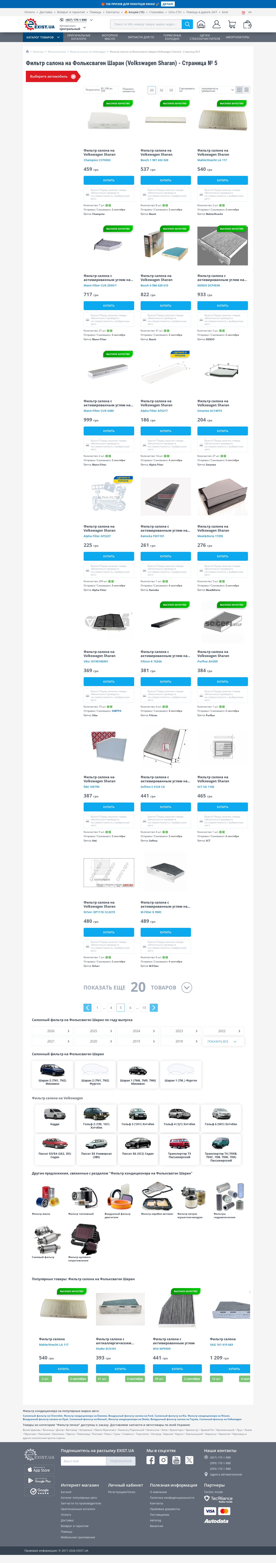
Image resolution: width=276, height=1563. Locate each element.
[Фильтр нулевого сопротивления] (84, 1239)
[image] (109, 120)
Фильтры (38, 51)
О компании (158, 1492)
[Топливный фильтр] (84, 1196)
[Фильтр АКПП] (157, 1196)
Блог (225, 12)
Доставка (46, 12)
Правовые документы (165, 1509)
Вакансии (156, 1526)
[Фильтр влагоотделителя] (193, 1196)
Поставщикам (159, 1515)
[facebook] (150, 1460)
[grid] (239, 89)
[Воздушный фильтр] (121, 1196)
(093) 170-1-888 (220, 1469)
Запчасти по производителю (81, 1503)
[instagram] (163, 1460)
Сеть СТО (175, 12)
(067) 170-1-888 (220, 1457)
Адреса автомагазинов (226, 1474)
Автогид (155, 1520)
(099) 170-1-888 (220, 1463)
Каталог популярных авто (79, 1498)
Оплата (29, 12)
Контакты (112, 12)
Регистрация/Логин (121, 1492)
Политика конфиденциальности (172, 1498)
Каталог (66, 1492)
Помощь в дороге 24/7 (201, 12)
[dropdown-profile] (217, 24)
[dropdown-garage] (201, 24)
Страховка (156, 12)
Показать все (218, 1041)
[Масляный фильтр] (48, 1196)
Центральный (70, 27)
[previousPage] (87, 1008)
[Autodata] (228, 1521)
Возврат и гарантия (71, 12)
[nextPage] (154, 1008)
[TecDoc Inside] (228, 1499)
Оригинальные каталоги (78, 1509)
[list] (246, 89)
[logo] (39, 24)
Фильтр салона (57, 51)
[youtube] (176, 1460)
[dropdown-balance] (247, 24)
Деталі (168, 4)
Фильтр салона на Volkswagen (88, 51)
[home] (27, 51)
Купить (109, 180)
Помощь (95, 12)
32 (161, 90)
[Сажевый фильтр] (48, 1239)
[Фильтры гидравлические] (230, 1196)
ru (243, 12)
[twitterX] (189, 1460)
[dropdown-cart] (232, 24)
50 (171, 90)
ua (250, 12)
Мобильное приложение (78, 1537)
